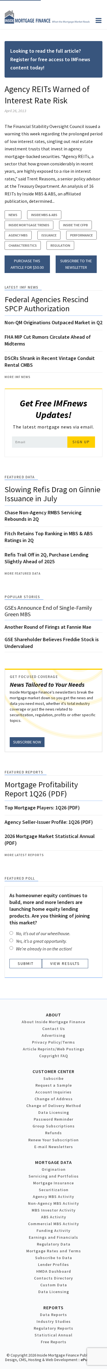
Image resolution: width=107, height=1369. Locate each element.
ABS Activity (53, 1216)
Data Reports (53, 1314)
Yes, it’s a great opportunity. (41, 941)
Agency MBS (18, 235)
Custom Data (53, 1284)
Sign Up (81, 441)
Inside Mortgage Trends (29, 225)
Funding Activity (53, 1230)
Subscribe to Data (53, 1257)
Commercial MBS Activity (53, 1223)
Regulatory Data (53, 1244)
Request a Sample (53, 1085)
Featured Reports (24, 772)
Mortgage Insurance (53, 1182)
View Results (65, 963)
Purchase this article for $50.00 (27, 264)
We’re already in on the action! (44, 949)
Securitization (53, 1189)
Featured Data (20, 477)
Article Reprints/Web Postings (53, 1049)
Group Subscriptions (54, 1126)
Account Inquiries (53, 1092)
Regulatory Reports (53, 1328)
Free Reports (53, 1341)
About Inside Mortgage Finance (53, 1021)
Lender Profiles (53, 1264)
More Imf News (18, 377)
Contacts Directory (53, 1278)
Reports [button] (53, 1307)
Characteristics (23, 245)
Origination (54, 1169)
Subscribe (53, 1078)
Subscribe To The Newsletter (76, 264)
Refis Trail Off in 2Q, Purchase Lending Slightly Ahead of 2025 (46, 558)
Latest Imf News (21, 287)
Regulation (60, 245)
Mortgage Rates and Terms (53, 1250)
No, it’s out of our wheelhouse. (43, 933)
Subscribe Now (27, 742)
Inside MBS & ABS (44, 215)
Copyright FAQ (53, 1055)
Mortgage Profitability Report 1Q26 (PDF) (41, 789)
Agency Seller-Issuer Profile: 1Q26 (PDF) (49, 822)
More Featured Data (23, 573)
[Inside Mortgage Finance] (47, 22)
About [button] (53, 1015)
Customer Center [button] (53, 1071)
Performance (81, 235)
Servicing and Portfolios (54, 1176)
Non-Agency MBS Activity (53, 1203)
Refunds (53, 1132)
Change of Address (54, 1098)
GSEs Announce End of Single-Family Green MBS (48, 611)
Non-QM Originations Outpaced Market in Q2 (53, 322)
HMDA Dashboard (53, 1271)
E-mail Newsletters (53, 1146)
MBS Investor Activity (54, 1210)
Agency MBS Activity (53, 1196)
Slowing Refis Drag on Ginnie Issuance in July (52, 494)
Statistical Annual (53, 1335)
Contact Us (53, 1028)
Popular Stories (22, 596)
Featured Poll (20, 878)
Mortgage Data (53, 1162)
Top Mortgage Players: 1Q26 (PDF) (42, 807)
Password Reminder (53, 1119)
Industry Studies (54, 1321)
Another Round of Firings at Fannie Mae (48, 627)
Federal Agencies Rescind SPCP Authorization (46, 304)
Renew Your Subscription (53, 1139)
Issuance (48, 235)
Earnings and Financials (53, 1237)
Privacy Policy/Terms (53, 1042)
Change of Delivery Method (53, 1105)
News (13, 215)
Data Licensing (53, 1112)
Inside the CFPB (75, 225)
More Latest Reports (24, 855)
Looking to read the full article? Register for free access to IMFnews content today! (50, 59)
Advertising (53, 1035)
